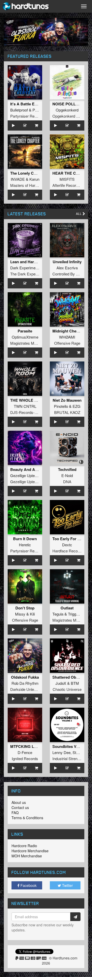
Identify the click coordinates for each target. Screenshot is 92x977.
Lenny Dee (61, 752)
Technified (67, 469)
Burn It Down (25, 538)
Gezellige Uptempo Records (33, 481)
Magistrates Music (25, 343)
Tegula (57, 614)
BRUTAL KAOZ (67, 412)
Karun (34, 179)
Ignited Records (25, 758)
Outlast (67, 608)
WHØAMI (67, 337)
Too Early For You (68, 538)
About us (19, 802)
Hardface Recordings (70, 550)
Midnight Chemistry (70, 331)
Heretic (25, 544)
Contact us (20, 807)
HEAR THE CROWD (70, 173)
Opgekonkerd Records (71, 116)
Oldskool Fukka (25, 677)
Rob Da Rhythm (25, 683)
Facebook (28, 885)
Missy (20, 614)
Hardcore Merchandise (30, 850)
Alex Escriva (67, 267)
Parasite (25, 331)
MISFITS (67, 179)
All (79, 214)
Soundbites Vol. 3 (68, 746)
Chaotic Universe (67, 689)
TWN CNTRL (25, 406)
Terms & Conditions (27, 817)
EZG (76, 406)
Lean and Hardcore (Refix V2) (36, 261)
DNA (67, 481)
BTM (75, 683)
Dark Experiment (24, 267)
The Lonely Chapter (27, 173)
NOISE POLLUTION (70, 104)
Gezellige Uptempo (26, 475)
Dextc (67, 544)
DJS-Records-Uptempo (30, 412)
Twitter (67, 885)
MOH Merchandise (27, 855)
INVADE (18, 179)
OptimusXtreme (25, 337)
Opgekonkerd (67, 110)
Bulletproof (19, 110)
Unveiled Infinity (67, 261)
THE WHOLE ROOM (28, 400)
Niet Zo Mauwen (67, 400)
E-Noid (67, 475)
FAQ (15, 812)
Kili (32, 614)
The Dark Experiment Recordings (38, 273)
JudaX (60, 683)
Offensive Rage (67, 343)
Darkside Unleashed (27, 689)
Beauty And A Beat (27, 469)
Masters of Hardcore (27, 185)
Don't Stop (24, 608)
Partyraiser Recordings (29, 116)
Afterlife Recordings (68, 185)
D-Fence (25, 752)
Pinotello (61, 406)
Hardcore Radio (24, 845)
